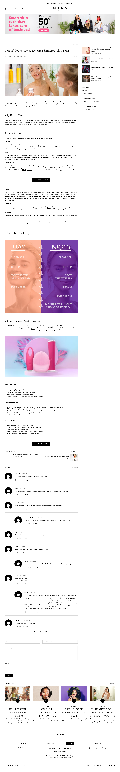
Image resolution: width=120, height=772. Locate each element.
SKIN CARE (8, 44)
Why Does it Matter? (87, 93)
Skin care (55, 38)
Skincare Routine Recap (88, 98)
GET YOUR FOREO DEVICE (41, 443)
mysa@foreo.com (22, 747)
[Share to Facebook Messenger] (77, 57)
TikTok (22, 9)
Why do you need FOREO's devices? (92, 101)
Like (15, 480)
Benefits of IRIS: (90, 109)
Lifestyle (31, 38)
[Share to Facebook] (74, 57)
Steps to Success (86, 96)
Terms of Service (63, 757)
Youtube (12, 9)
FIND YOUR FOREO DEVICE (41, 179)
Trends (76, 38)
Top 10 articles (87, 38)
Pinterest (19, 9)
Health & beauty (43, 38)
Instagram (9, 9)
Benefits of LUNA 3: (91, 104)
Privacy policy (98, 765)
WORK (71, 3)
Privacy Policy (52, 757)
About (88, 765)
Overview (84, 90)
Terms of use (111, 765)
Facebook (6, 9)
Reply (26, 480)
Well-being (65, 38)
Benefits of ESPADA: (91, 106)
